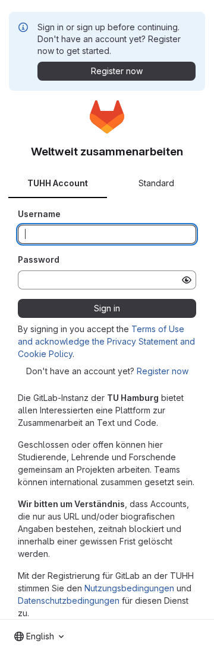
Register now (162, 371)
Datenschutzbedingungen (68, 600)
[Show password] (186, 279)
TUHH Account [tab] (57, 183)
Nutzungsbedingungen (129, 588)
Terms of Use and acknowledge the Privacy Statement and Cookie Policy (106, 341)
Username (39, 214)
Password (38, 259)
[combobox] (39, 636)
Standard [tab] (156, 183)
